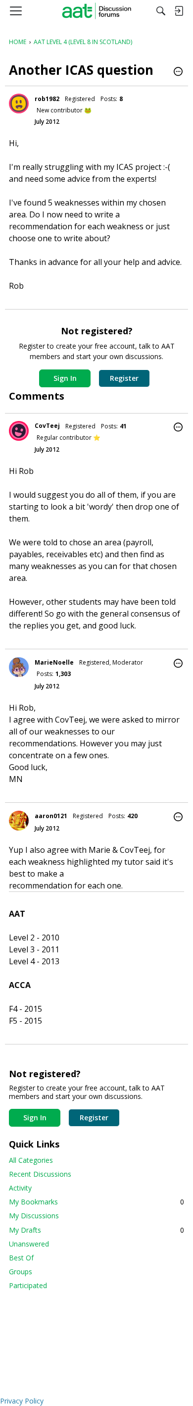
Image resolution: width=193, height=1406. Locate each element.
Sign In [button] (65, 378)
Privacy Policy (22, 1401)
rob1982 (47, 99)
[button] (178, 72)
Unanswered (29, 1244)
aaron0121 (51, 816)
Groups (20, 1271)
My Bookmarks (96, 1201)
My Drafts (96, 1230)
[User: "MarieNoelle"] (19, 667)
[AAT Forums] (96, 11)
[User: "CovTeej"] (19, 431)
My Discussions (34, 1215)
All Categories (31, 1160)
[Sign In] (179, 11)
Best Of (21, 1257)
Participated (28, 1285)
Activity (20, 1188)
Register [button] (124, 378)
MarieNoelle (54, 662)
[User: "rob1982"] (19, 103)
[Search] (161, 11)
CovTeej (47, 425)
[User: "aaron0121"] (19, 821)
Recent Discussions (40, 1174)
